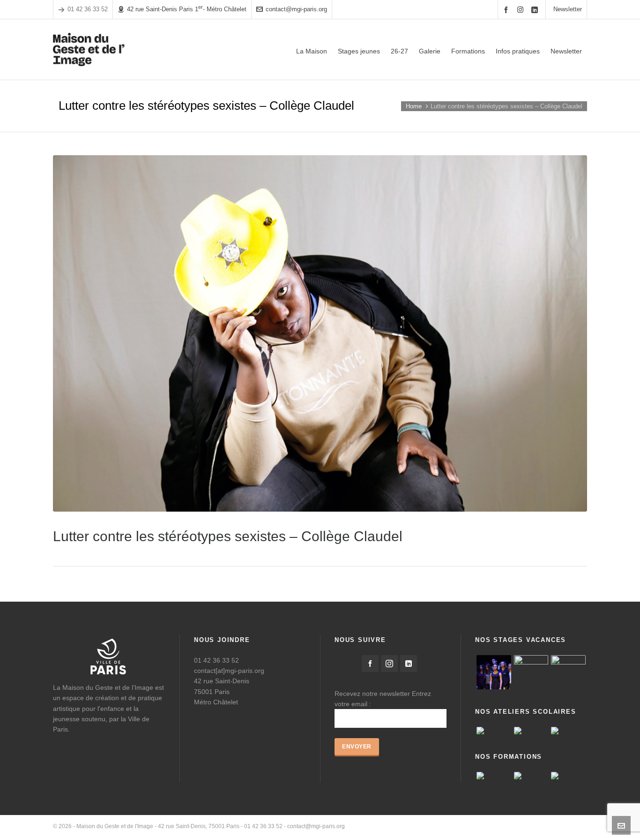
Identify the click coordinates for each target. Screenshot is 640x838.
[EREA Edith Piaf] (531, 730)
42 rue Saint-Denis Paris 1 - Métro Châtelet (186, 9)
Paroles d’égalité (478, 826)
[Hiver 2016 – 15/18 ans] (493, 672)
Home (414, 106)
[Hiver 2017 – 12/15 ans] (531, 672)
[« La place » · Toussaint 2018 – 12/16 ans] (568, 672)
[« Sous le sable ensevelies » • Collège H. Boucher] (493, 730)
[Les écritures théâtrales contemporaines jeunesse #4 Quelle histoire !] (568, 775)
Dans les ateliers (565, 826)
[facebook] (507, 9)
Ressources (522, 826)
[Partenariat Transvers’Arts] (531, 775)
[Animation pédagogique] (493, 775)
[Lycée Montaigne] (568, 730)
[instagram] (521, 9)
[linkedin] (536, 9)
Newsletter (567, 9)
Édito (443, 826)
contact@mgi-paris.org (296, 9)
